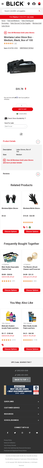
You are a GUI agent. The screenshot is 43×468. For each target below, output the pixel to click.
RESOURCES (8, 414)
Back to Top (20, 380)
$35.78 (19, 89)
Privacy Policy (8, 440)
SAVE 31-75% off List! (29, 336)
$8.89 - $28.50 (7, 275)
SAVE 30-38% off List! (8, 277)
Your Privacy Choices (10, 445)
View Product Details (27, 48)
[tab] (21, 141)
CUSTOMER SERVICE (12, 408)
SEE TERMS (30, 17)
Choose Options (11, 231)
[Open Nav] (3, 4)
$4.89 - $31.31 (28, 275)
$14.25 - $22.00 (28, 216)
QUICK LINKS (9, 401)
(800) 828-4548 (22, 371)
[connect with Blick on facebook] (8, 434)
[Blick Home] (15, 4)
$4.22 (4, 216)
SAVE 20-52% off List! (8, 336)
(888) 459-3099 (22, 375)
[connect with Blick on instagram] (22, 434)
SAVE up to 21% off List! (30, 277)
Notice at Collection (9, 443)
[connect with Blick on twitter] (15, 434)
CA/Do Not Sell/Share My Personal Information (17, 448)
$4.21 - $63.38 (28, 333)
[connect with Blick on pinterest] (30, 434)
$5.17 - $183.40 (7, 333)
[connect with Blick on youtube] (37, 434)
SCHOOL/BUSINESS (11, 420)
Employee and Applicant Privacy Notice (15, 450)
